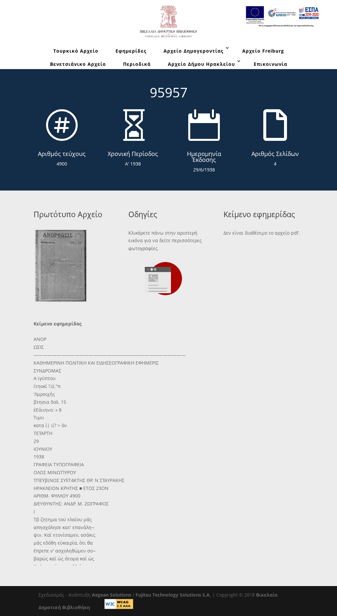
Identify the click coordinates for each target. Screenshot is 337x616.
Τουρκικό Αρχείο (75, 51)
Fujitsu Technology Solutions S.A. (173, 595)
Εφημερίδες (131, 51)
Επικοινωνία (270, 64)
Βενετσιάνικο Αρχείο (78, 64)
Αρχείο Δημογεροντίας (193, 51)
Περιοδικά (137, 64)
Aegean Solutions (111, 595)
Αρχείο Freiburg (263, 51)
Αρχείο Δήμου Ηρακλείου (201, 64)
